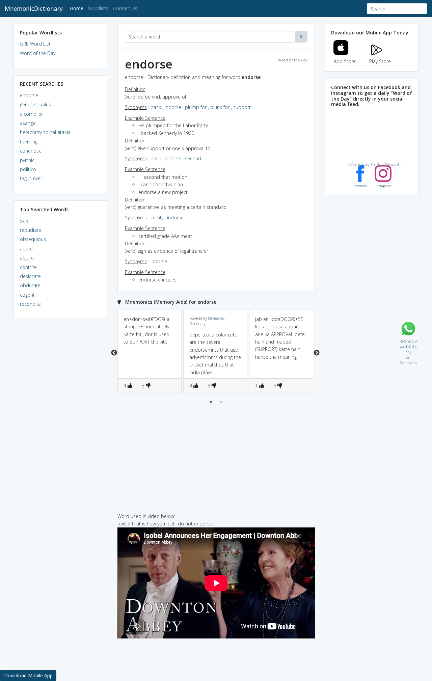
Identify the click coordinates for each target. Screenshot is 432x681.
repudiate (30, 230)
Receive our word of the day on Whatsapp (408, 339)
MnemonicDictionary (34, 8)
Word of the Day (37, 53)
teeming (28, 141)
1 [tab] (211, 402)
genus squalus (35, 104)
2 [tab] (221, 402)
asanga (27, 123)
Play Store (380, 61)
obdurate (30, 285)
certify (157, 217)
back (156, 107)
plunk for (220, 107)
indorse (173, 107)
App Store (345, 61)
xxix (24, 221)
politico (28, 169)
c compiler (31, 114)
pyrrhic (27, 160)
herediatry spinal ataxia (45, 132)
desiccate (30, 276)
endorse (29, 95)
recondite (30, 304)
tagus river (31, 178)
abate (26, 248)
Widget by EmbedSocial (373, 164)
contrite (28, 267)
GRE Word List (35, 43)
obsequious (33, 239)
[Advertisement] (60, 427)
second (193, 158)
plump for (196, 107)
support (242, 107)
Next (316, 353)
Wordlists (98, 8)
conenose (31, 150)
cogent (27, 295)
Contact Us (125, 8)
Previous (114, 353)
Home (78, 8)
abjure (27, 257)
